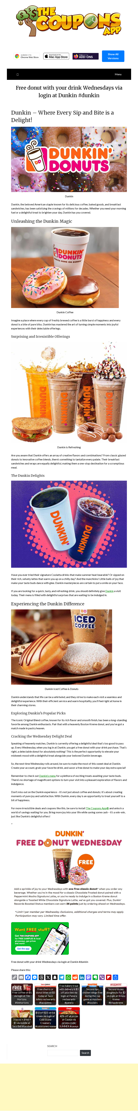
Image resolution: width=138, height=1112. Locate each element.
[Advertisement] (69, 1087)
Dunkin (109, 591)
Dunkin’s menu (47, 775)
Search (52, 1046)
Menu (118, 74)
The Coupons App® (97, 808)
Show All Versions (113, 56)
